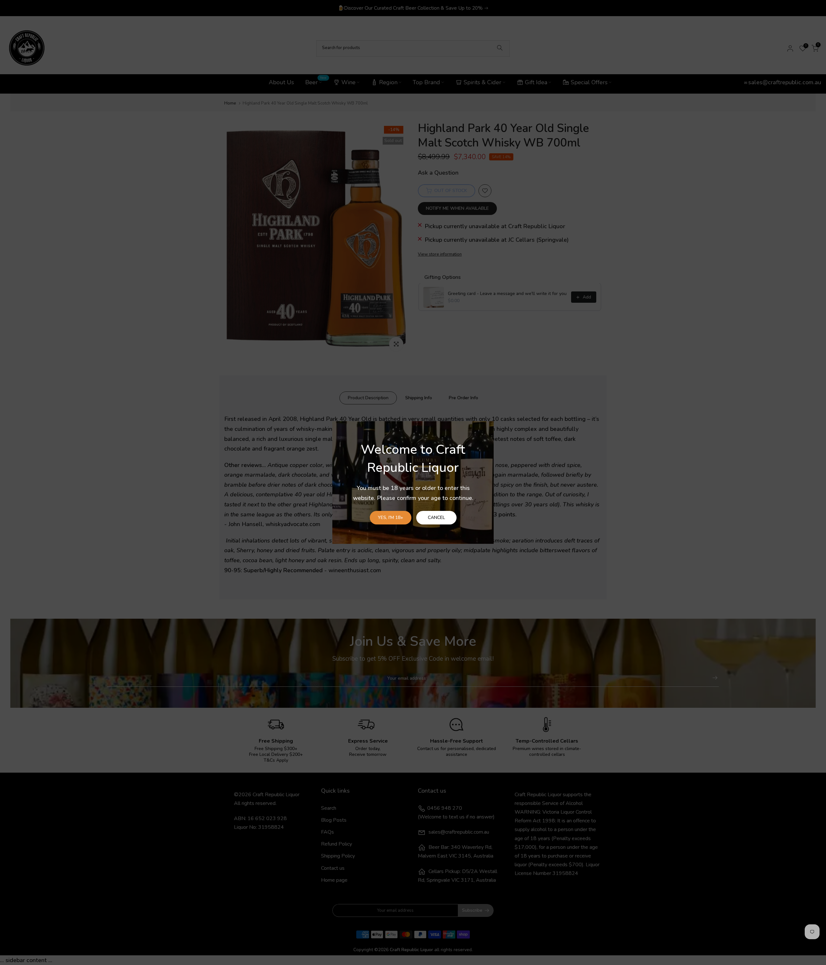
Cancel (436, 517)
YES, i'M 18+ (390, 517)
